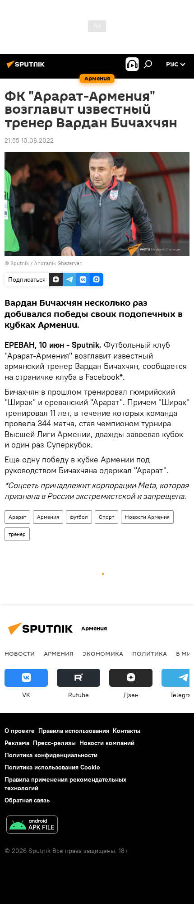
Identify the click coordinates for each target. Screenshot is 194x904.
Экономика (103, 653)
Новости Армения (147, 516)
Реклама (17, 743)
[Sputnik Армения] (27, 68)
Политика (149, 653)
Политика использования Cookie (52, 767)
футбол (79, 516)
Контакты (126, 731)
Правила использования (73, 731)
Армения (48, 516)
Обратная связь (27, 800)
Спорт (106, 516)
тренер (17, 534)
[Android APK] (32, 825)
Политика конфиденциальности (51, 755)
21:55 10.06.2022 (29, 140)
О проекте (20, 731)
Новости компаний (106, 743)
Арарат (17, 516)
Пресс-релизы (54, 743)
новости (20, 653)
